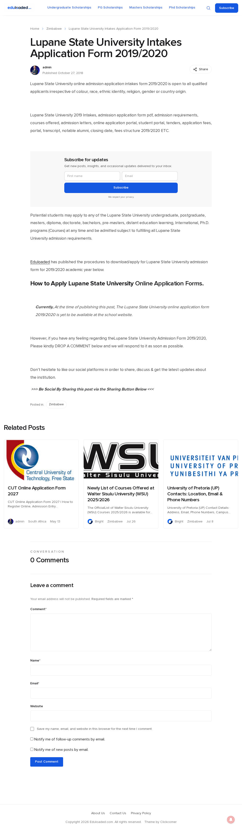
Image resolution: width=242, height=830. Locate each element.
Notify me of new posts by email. (61, 750)
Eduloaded (40, 262)
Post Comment (46, 761)
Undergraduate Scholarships (69, 7)
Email (34, 683)
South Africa (37, 521)
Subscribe (226, 8)
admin (47, 67)
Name (35, 660)
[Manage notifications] (231, 819)
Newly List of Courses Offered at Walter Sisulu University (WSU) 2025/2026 (120, 494)
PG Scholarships (110, 7)
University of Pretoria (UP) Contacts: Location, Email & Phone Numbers (195, 494)
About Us (98, 813)
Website (36, 706)
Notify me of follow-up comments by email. (69, 739)
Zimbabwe (54, 28)
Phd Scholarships (182, 7)
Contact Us (118, 813)
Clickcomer (168, 822)
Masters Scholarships (145, 7)
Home (34, 28)
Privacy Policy (141, 813)
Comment (38, 609)
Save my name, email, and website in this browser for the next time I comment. (94, 729)
